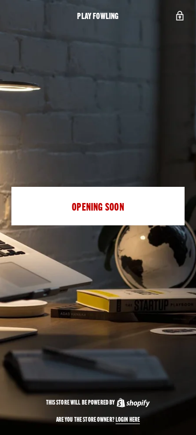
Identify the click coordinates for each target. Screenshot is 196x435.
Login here (128, 419)
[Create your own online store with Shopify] (133, 402)
